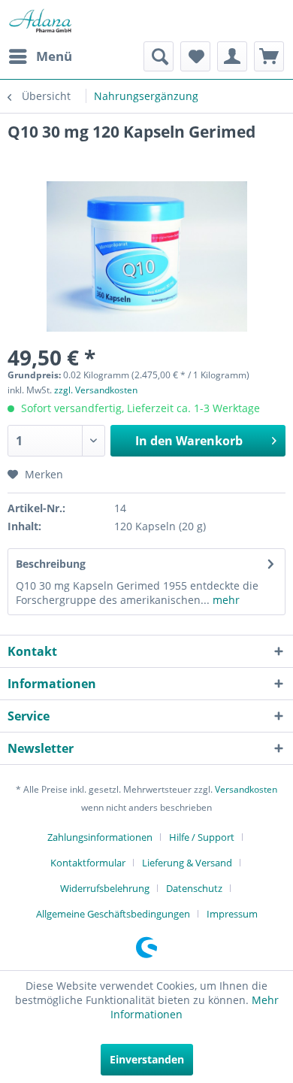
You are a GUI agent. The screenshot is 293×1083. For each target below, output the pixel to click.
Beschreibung (51, 564)
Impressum (232, 914)
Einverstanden (147, 1059)
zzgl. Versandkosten (95, 390)
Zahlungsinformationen (100, 837)
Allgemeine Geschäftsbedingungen (113, 914)
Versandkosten (246, 789)
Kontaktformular (87, 862)
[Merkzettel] (195, 56)
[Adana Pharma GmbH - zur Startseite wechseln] (40, 21)
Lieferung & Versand (187, 862)
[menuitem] (40, 56)
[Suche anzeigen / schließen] (158, 56)
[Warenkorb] (269, 56)
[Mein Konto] (232, 56)
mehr (225, 600)
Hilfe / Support (201, 837)
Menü (54, 56)
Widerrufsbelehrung (105, 888)
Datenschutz (194, 888)
